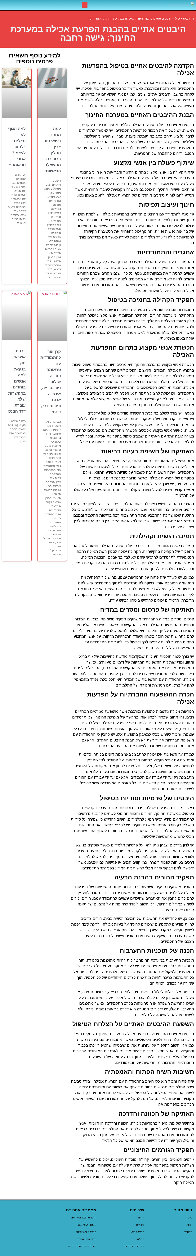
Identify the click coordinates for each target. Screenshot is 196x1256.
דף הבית (188, 18)
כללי (177, 18)
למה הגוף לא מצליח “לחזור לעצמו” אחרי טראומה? (17, 146)
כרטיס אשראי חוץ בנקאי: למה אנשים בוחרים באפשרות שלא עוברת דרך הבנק (17, 381)
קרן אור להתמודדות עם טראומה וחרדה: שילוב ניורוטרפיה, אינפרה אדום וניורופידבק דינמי (50, 381)
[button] (84, 5)
